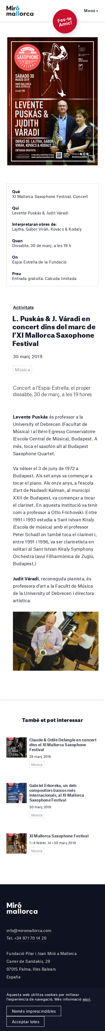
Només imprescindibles (34, 1011)
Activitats (23, 307)
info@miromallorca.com (28, 930)
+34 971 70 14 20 (30, 938)
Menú (90, 10)
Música (22, 369)
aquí (86, 999)
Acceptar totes (25, 1021)
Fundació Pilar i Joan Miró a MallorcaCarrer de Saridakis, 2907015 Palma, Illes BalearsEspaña (41, 965)
